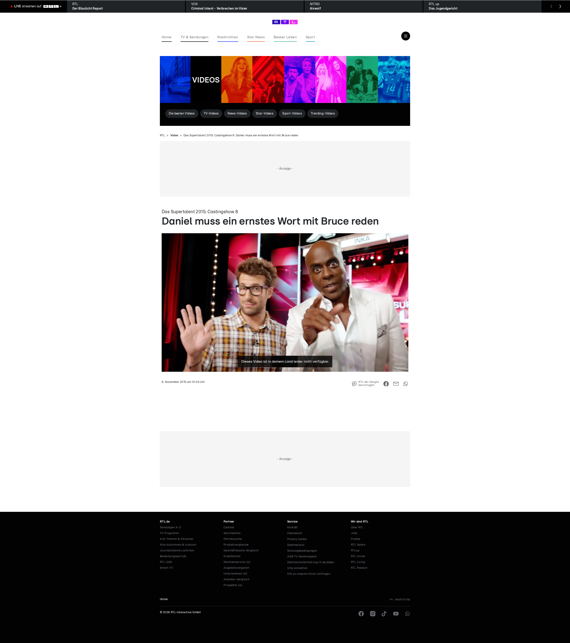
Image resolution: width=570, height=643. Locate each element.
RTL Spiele (358, 544)
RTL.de (165, 521)
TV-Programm (169, 533)
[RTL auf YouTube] (396, 613)
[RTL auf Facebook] (361, 613)
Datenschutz (295, 545)
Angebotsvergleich (236, 568)
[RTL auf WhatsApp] (407, 613)
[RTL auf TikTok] (384, 613)
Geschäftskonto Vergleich (241, 550)
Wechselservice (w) (237, 562)
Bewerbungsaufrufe (173, 556)
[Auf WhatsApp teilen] (405, 383)
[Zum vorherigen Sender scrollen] (551, 6)
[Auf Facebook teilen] (386, 383)
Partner (229, 521)
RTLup (355, 550)
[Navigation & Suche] (405, 36)
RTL (162, 135)
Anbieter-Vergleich (236, 579)
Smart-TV (166, 568)
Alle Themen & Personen (176, 539)
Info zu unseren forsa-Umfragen (308, 574)
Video (174, 135)
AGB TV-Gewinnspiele (302, 556)
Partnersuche (233, 539)
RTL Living (358, 562)
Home (164, 599)
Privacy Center (297, 539)
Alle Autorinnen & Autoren (178, 544)
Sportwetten (232, 533)
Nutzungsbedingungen (302, 550)
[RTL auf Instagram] (372, 613)
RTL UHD (166, 562)
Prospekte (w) (233, 585)
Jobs (354, 533)
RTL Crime (358, 556)
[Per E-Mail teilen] (396, 383)
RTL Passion (359, 568)
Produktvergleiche (236, 544)
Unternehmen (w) (235, 573)
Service (292, 521)
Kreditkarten (232, 556)
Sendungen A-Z (170, 527)
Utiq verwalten (297, 568)
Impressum (294, 533)
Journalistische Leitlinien (177, 550)
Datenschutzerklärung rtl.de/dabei (310, 562)
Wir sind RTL (359, 521)
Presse (355, 539)
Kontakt (292, 527)
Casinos (229, 527)
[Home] (285, 22)
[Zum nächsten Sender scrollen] (560, 6)
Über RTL (357, 527)
